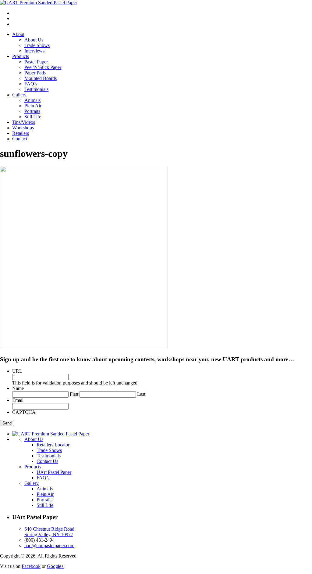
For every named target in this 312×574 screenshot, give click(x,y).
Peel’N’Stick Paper (42, 67)
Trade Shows (37, 45)
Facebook (31, 566)
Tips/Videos (23, 122)
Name (18, 388)
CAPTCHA (24, 412)
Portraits (32, 111)
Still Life (32, 116)
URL (17, 371)
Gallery (19, 94)
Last (141, 394)
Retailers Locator (53, 444)
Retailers (20, 133)
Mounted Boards (40, 78)
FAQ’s (30, 83)
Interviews (34, 50)
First (74, 394)
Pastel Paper (36, 61)
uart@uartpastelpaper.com (49, 545)
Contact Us (47, 461)
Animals (32, 100)
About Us (33, 39)
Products (20, 56)
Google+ (55, 566)
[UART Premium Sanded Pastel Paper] (38, 2)
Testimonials (36, 89)
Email (17, 400)
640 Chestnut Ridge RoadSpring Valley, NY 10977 (49, 531)
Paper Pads (35, 72)
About (18, 34)
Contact (19, 138)
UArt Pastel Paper (54, 472)
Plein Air (32, 105)
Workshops (23, 127)
